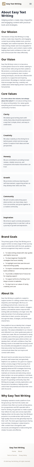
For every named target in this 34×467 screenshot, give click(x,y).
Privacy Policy (23, 455)
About (20, 451)
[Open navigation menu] (30, 3)
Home (14, 451)
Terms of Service (12, 455)
